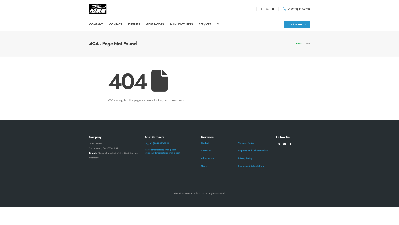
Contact (205, 143)
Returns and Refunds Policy (251, 166)
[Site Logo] (97, 9)
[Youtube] (273, 9)
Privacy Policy (245, 158)
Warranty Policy (246, 143)
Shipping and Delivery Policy (253, 150)
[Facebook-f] (262, 9)
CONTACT (115, 24)
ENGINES (134, 24)
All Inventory (207, 158)
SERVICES (205, 24)
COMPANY (96, 24)
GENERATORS (155, 24)
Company (206, 150)
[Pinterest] (267, 9)
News (204, 166)
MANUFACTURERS (181, 24)
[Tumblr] (290, 144)
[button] (218, 25)
